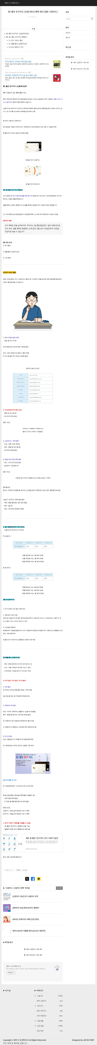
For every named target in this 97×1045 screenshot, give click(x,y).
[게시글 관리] (12, 870)
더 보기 (59, 888)
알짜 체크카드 (50, 1011)
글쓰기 (68, 38)
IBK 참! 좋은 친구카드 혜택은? (16, 37)
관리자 (68, 33)
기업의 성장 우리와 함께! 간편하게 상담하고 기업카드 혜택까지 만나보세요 (27, 65)
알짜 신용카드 (50, 1001)
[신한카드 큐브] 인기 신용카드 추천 (25, 896)
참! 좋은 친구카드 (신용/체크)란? (17, 34)
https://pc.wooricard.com (12, 58)
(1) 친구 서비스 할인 (16, 40)
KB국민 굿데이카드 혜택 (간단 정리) (26, 919)
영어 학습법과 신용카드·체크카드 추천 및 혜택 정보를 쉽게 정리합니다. (26, 969)
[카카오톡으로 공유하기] (39, 879)
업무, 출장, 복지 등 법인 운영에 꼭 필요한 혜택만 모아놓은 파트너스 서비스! (27, 79)
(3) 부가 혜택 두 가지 (16, 47)
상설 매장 (50, 1031)
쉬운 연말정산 (50, 1016)
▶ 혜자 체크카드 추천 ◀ (33, 955)
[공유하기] (9, 870)
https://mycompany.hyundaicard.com (16, 72)
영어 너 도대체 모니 (13, 966)
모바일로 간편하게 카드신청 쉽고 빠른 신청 (21, 75)
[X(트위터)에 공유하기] (27, 879)
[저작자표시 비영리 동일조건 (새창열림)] (24, 870)
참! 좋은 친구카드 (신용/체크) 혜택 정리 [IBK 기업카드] (33, 12)
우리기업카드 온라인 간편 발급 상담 (18, 61)
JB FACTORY (88, 1040)
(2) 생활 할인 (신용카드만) (18, 44)
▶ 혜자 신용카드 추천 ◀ (33, 949)
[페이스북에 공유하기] (33, 879)
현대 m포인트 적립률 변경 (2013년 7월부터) (29, 931)
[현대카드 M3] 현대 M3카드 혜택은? (26, 908)
